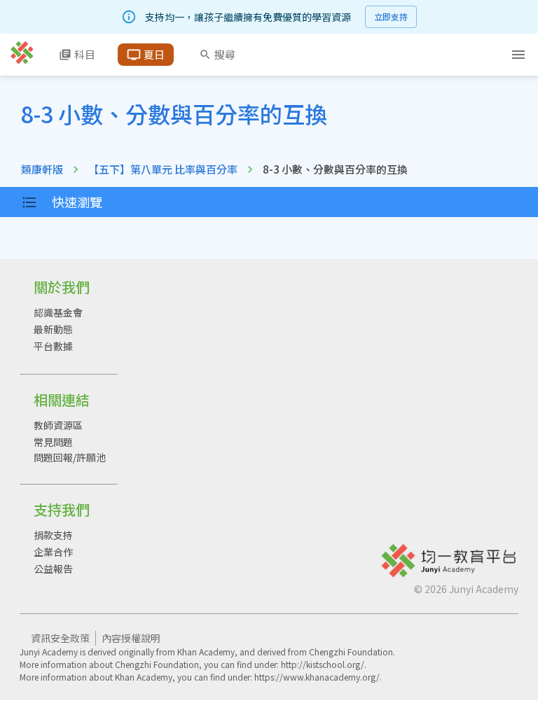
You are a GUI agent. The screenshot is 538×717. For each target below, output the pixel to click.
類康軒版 (42, 169)
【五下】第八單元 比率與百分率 (162, 169)
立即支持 (391, 16)
